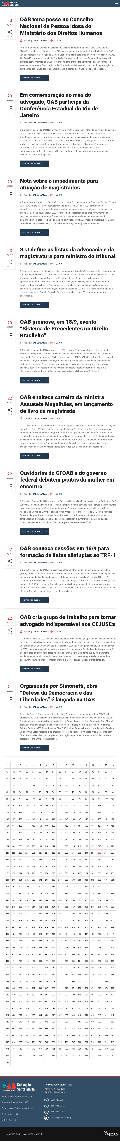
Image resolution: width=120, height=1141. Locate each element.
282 (73, 873)
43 (66, 779)
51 (7, 785)
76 (60, 792)
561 (7, 988)
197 (73, 839)
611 (112, 1001)
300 (79, 880)
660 (99, 1022)
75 (53, 792)
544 (7, 981)
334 (79, 893)
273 (13, 873)
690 (73, 1035)
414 (46, 927)
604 (66, 1001)
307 (13, 887)
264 (66, 866)
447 (40, 941)
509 (112, 961)
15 (106, 765)
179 (66, 833)
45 (80, 779)
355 (106, 900)
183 (92, 833)
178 (59, 833)
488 (86, 954)
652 (46, 1022)
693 (92, 1035)
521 (79, 968)
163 (73, 826)
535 (59, 974)
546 (20, 981)
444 (20, 941)
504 (79, 961)
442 (7, 941)
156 (27, 826)
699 (20, 1042)
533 (46, 974)
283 (79, 873)
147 (79, 819)
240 (20, 860)
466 (53, 947)
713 (112, 1042)
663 (7, 1028)
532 (40, 974)
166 (92, 826)
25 (60, 772)
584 (46, 995)
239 (13, 860)
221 (7, 853)
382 (59, 914)
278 (46, 873)
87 (20, 799)
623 (79, 1008)
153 (7, 826)
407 (112, 920)
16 (113, 765)
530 (27, 974)
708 (79, 1042)
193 (46, 839)
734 (27, 1055)
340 (7, 900)
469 (73, 947)
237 (112, 853)
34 (7, 779)
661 (106, 1022)
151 (106, 819)
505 (86, 961)
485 (66, 954)
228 (53, 853)
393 (20, 920)
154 (13, 826)
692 (86, 1035)
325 (20, 893)
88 (27, 799)
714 (7, 1049)
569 (59, 988)
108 (46, 806)
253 (106, 860)
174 (33, 833)
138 (20, 819)
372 (106, 907)
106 (33, 806)
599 (33, 1001)
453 (79, 941)
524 (99, 968)
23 (47, 772)
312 (46, 887)
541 (99, 974)
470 (79, 947)
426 (13, 934)
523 (92, 968)
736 (40, 1055)
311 (40, 887)
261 (46, 866)
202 (106, 839)
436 (79, 934)
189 (20, 839)
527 (7, 974)
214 (73, 846)
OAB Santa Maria (40, 40)
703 (46, 1042)
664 (13, 1028)
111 (66, 806)
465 (46, 947)
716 (20, 1049)
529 (20, 974)
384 (73, 914)
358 (13, 907)
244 (46, 860)
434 (66, 934)
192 (40, 839)
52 (14, 785)
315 (66, 887)
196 (66, 839)
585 (53, 995)
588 (73, 995)
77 (66, 792)
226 (40, 853)
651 (40, 1022)
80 (86, 792)
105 (27, 806)
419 (79, 927)
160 (53, 826)
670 (53, 1028)
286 (99, 873)
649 (27, 1022)
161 (59, 826)
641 (86, 1015)
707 (73, 1042)
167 (99, 826)
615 (27, 1008)
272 (7, 873)
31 (99, 772)
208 (33, 846)
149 (92, 819)
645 (112, 1015)
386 (86, 914)
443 (13, 941)
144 (59, 819)
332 (66, 893)
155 (20, 826)
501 (59, 961)
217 (92, 846)
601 (46, 1001)
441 (112, 934)
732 (13, 1055)
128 (66, 812)
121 (20, 812)
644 (106, 1015)
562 (13, 988)
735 (33, 1055)
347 (53, 900)
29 (86, 772)
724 (73, 1049)
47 (93, 779)
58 (53, 785)
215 (79, 846)
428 (27, 934)
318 (86, 887)
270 (106, 866)
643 (99, 1015)
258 (27, 866)
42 (60, 779)
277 (40, 873)
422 (99, 927)
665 (20, 1028)
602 (53, 1001)
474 (106, 947)
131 (86, 812)
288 (112, 873)
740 (66, 1055)
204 (7, 846)
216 (86, 846)
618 (46, 1008)
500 (53, 961)
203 (112, 839)
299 (73, 880)
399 (59, 920)
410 (20, 927)
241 (27, 860)
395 (33, 920)
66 (106, 785)
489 (92, 954)
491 (106, 954)
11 (80, 765)
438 (92, 934)
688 (59, 1035)
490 (99, 954)
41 (53, 779)
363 (46, 907)
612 (7, 1008)
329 (46, 893)
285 (92, 873)
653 (53, 1022)
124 (40, 812)
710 (92, 1042)
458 (112, 941)
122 (27, 812)
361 (33, 907)
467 (59, 947)
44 (73, 779)
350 (73, 900)
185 (106, 833)
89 (33, 799)
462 (27, 947)
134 (106, 812)
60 (66, 785)
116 (99, 806)
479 (27, 954)
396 (40, 920)
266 (79, 866)
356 (112, 900)
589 (79, 995)
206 (20, 846)
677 (99, 1028)
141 (40, 819)
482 (46, 954)
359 (20, 907)
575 (99, 988)
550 (46, 981)
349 (66, 900)
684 (33, 1035)
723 (66, 1049)
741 (73, 1055)
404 (92, 920)
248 (73, 860)
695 (106, 1035)
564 (27, 988)
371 (99, 907)
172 (20, 833)
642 (92, 1015)
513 (27, 968)
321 (106, 887)
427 (20, 934)
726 (86, 1049)
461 (20, 947)
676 (92, 1028)
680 (7, 1035)
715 (13, 1049)
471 (86, 947)
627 (106, 1008)
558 (99, 981)
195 (59, 839)
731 (7, 1055)
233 (86, 853)
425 (7, 934)
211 (53, 846)
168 (106, 826)
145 (66, 819)
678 (106, 1028)
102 (7, 806)
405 (99, 920)
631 (20, 1015)
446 (33, 941)
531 (33, 974)
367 (73, 907)
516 (46, 968)
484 (59, 954)
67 (113, 785)
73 (40, 792)
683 (27, 1035)
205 (13, 846)
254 (112, 860)
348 (59, 900)
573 (86, 988)
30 (93, 772)
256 (13, 866)
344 (33, 900)
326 (27, 893)
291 (20, 880)
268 (92, 866)
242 (33, 860)
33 (113, 772)
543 (112, 974)
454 (86, 941)
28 (80, 772)
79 (80, 792)
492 (112, 954)
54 (27, 785)
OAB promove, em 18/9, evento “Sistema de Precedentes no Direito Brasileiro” (64, 329)
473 (99, 947)
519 (66, 968)
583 (40, 995)
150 (99, 819)
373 (112, 907)
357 (7, 907)
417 (66, 927)
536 (66, 974)
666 (27, 1028)
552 (59, 981)
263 (59, 866)
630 (13, 1015)
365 (59, 907)
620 (59, 1008)
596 (13, 1001)
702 (40, 1042)
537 (73, 974)
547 (27, 981)
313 (53, 887)
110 (59, 806)
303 (99, 880)
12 (86, 765)
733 (20, 1055)
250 (86, 860)
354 (99, 900)
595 (7, 1001)
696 (112, 1035)
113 (79, 806)
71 (27, 792)
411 (27, 927)
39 (40, 779)
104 (20, 806)
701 (33, 1042)
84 (113, 792)
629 (7, 1015)
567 (46, 988)
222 (13, 853)
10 (73, 765)
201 (99, 839)
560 (112, 981)
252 (99, 860)
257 (20, 866)
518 (59, 968)
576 (106, 988)
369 (86, 907)
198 (79, 839)
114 (86, 806)
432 (53, 934)
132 (92, 812)
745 (99, 1055)
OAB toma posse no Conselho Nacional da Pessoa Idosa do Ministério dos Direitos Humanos (61, 26)
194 (53, 839)
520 (73, 968)
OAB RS (59, 40)
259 (33, 866)
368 (79, 907)
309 (27, 887)
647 (13, 1022)
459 (7, 947)
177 (53, 833)
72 (33, 792)
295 (46, 880)
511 (13, 968)
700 (27, 1042)
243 (40, 860)
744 (92, 1055)
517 (53, 968)
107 (40, 806)
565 (33, 988)
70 (20, 792)
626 (99, 1008)
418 (73, 927)
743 (86, 1055)
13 (93, 765)
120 (13, 812)
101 (112, 799)
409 (13, 927)
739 (59, 1055)
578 (7, 995)
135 (112, 812)
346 (46, 900)
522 (86, 968)
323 (7, 893)
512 (20, 968)
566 (40, 988)
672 (66, 1028)
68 (7, 792)
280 (59, 873)
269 (99, 866)
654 (59, 1022)
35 (14, 779)
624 (86, 1008)
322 (112, 887)
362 (40, 907)
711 (99, 1042)
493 (7, 961)
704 (53, 1042)
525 (106, 968)
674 (79, 1028)
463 (33, 947)
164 (79, 826)
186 (112, 833)
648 (20, 1022)
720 (46, 1049)
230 (66, 853)
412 (33, 927)
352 (86, 900)
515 (40, 968)
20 (27, 772)
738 (53, 1055)
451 (66, 941)
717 (27, 1049)
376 (20, 914)
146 (73, 819)
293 (33, 880)
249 (79, 860)
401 (73, 920)
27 (73, 772)
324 (13, 893)
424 (112, 927)
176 (46, 833)
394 (27, 920)
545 (13, 981)
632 (27, 1015)
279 (53, 873)
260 (40, 866)
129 (73, 812)
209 (40, 846)
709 (86, 1042)
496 (27, 961)
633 (33, 1015)
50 (113, 779)
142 (46, 819)
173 (27, 833)
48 (99, 779)
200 (92, 839)
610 (106, 1001)
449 (53, 941)
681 (13, 1035)
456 (99, 941)
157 (33, 826)
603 (59, 1001)
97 (86, 799)
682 (20, 1035)
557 (92, 981)
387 (92, 914)
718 (33, 1049)
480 (33, 954)
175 (40, 833)
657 (79, 1022)
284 (86, 873)
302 (92, 880)
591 (92, 995)
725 (79, 1049)
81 (93, 792)
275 (27, 873)
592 (99, 995)
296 (53, 880)
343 (27, 900)
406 (106, 920)
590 (86, 995)
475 (112, 947)
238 (7, 860)
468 (66, 947)
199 (86, 839)
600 (40, 1001)
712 (106, 1042)
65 (99, 785)
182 (86, 833)
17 (7, 772)
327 (33, 893)
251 (92, 860)
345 (40, 900)
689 (66, 1035)
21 (33, 772)
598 (27, 1001)
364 (53, 907)
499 (46, 961)
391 (7, 920)
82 (99, 792)
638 (66, 1015)
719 (40, 1049)
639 (73, 1015)
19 (20, 772)
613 (13, 1008)
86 (14, 799)
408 (7, 927)
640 (79, 1015)
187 (7, 839)
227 (46, 853)
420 (86, 927)
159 (46, 826)
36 (20, 779)
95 (73, 799)
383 (66, 914)
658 (86, 1022)
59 (60, 785)
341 (13, 900)
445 (27, 941)
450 (59, 941)
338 (106, 893)
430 (40, 934)
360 (27, 907)
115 (92, 806)
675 (86, 1028)
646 (7, 1022)
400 (66, 920)
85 (7, 799)
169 (112, 826)
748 (7, 1062)
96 (80, 799)
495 (20, 961)
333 (73, 893)
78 (73, 792)
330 (53, 893)
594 (112, 995)
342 (20, 900)
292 (27, 880)
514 (33, 968)
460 (13, 947)
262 (53, 866)
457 (106, 941)
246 (59, 860)
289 (7, 880)
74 (47, 792)
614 (20, 1008)
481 (40, 954)
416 (59, 927)
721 (53, 1049)
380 (46, 914)
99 (99, 799)
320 (99, 887)
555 (79, 981)
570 (66, 988)
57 (47, 785)
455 (92, 941)
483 (53, 954)
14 (99, 765)
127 (59, 812)
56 (40, 785)
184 (99, 833)
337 (99, 893)
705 (59, 1042)
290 (13, 880)
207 (27, 846)
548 (33, 981)
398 (53, 920)
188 (13, 839)
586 (59, 995)
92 (53, 799)
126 (53, 812)
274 (20, 873)
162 (66, 826)
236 (106, 853)
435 (73, 934)
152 (112, 819)
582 (33, 995)
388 (99, 914)
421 (92, 927)
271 (112, 866)
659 (92, 1022)
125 (46, 812)
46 (86, 779)
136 (7, 819)
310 (33, 887)
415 (53, 927)
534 (53, 974)
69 (14, 792)
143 (53, 819)
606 (79, 1001)
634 (40, 1015)
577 (112, 988)
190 (27, 839)
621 (66, 1008)
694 (99, 1035)
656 (73, 1022)
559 (106, 981)
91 (47, 799)
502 (66, 961)
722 (59, 1049)
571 (73, 988)
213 (66, 846)
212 (59, 846)
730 (112, 1049)
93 (60, 799)
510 (7, 968)
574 (92, 988)
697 (7, 1042)
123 (33, 812)
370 (92, 907)
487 (79, 954)
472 (92, 947)
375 (13, 914)
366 (66, 907)
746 (106, 1055)
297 (59, 880)
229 (59, 853)
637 (59, 1015)
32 (106, 772)
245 (53, 860)
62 (80, 785)
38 (33, 779)
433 (59, 934)
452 (73, 941)
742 (79, 1055)
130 (79, 812)
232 (79, 853)
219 (106, 846)
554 (73, 981)
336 (92, 893)
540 (92, 974)
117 (106, 806)
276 (33, 873)
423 (106, 927)
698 (13, 1042)
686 (46, 1035)
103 (13, 806)
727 (92, 1049)
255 (7, 866)
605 (73, 1001)
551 (53, 981)
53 (20, 785)
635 (46, 1015)
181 (79, 833)
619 (53, 1008)
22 (40, 772)
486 (73, 954)
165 (86, 826)
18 (14, 772)
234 (92, 853)
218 (99, 846)
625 (92, 1008)
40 (47, 779)
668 (40, 1028)
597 (20, 1001)
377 (27, 914)
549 (40, 981)
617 (40, 1008)
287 (106, 873)
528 (13, 974)
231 (73, 853)
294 (40, 880)
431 (46, 934)
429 (33, 934)
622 (73, 1008)
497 (33, 961)
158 (40, 826)
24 (53, 772)
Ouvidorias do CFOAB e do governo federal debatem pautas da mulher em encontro (67, 480)
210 (46, 846)
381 (53, 914)
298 (66, 880)
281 (66, 873)
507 (99, 961)
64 (93, 785)
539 (86, 974)
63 (86, 785)
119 (7, 812)
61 (73, 785)
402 (79, 920)
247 (66, 860)
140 (33, 819)
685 (40, 1035)
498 (40, 961)
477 (13, 954)
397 (46, 920)
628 (112, 1008)
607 (86, 1001)
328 (40, 893)
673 (73, 1028)
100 (106, 799)
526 (112, 968)
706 (66, 1042)
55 (33, 785)
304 (106, 880)
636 (53, 1015)
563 (20, 988)
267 (86, 866)
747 (112, 1055)
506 (92, 961)
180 (73, 833)
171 (13, 833)
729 (106, 1049)
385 (79, 914)
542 (106, 974)
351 (79, 900)
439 (99, 934)
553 (66, 981)
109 (53, 806)
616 (33, 1008)
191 (33, 839)
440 (106, 934)
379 (40, 914)
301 (86, 880)
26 (66, 772)
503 (73, 961)
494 (13, 961)
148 (86, 819)
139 (27, 819)
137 (13, 819)
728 (99, 1049)
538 (79, 974)
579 (13, 995)
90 (40, 799)
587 (66, 995)
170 (7, 833)
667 (33, 1028)
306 (7, 887)
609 (99, 1001)
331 (59, 893)
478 (20, 954)
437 (86, 934)
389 (106, 914)
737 (46, 1055)
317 (79, 887)
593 (106, 995)
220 (112, 846)
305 (112, 880)
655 (66, 1022)
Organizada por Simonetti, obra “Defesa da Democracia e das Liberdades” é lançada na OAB (59, 693)
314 (59, 887)
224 (27, 853)
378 (33, 914)
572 (79, 988)
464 (40, 947)
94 (66, 799)
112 (73, 806)
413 (40, 927)
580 (20, 995)
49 (106, 779)
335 (86, 893)
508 (106, 961)
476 (7, 954)
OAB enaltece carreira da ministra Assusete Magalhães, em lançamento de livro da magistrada (66, 404)
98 (93, 799)
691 (79, 1035)
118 (112, 806)
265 (73, 866)
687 (53, 1035)
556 (86, 981)
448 (46, 941)
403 (86, 920)
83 (106, 792)
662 (112, 1022)
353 (92, 900)
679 (112, 1028)
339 (112, 893)
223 (20, 853)
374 (7, 914)
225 (33, 853)
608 (92, 1001)
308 (20, 887)
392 (13, 920)
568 (53, 988)
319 (92, 887)
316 (73, 887)
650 (33, 1022)
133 (99, 812)
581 (27, 995)
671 (59, 1028)
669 (46, 1028)
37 (27, 779)
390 (112, 914)
